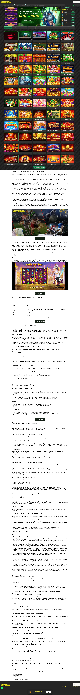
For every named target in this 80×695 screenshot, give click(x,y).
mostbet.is (15, 676)
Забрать (48, 692)
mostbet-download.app (18, 675)
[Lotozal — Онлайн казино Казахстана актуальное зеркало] (40, 169)
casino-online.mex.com (18, 678)
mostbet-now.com (17, 674)
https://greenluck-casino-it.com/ (20, 679)
